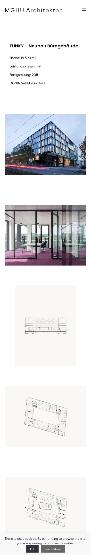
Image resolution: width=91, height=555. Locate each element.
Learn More (53, 549)
